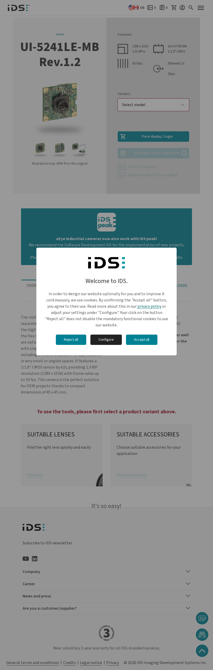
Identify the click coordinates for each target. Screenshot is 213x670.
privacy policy (149, 306)
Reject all (71, 339)
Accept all (141, 339)
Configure (106, 339)
